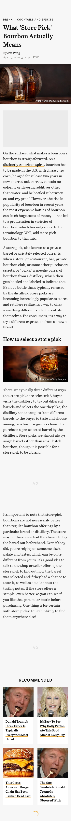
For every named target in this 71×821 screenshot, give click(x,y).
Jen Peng (13, 52)
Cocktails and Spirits (35, 19)
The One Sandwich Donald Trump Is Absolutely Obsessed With (52, 791)
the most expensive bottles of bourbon (34, 209)
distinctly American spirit (23, 164)
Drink (8, 19)
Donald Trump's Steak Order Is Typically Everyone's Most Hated (17, 730)
